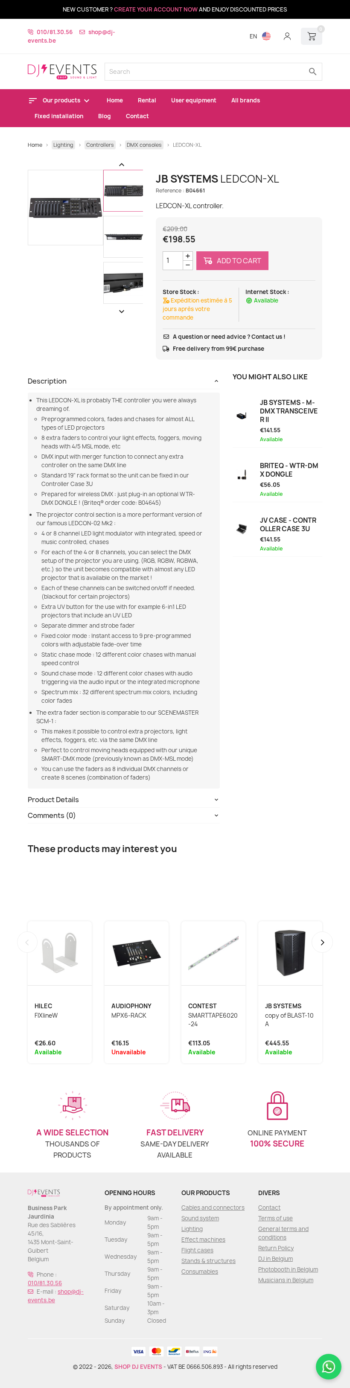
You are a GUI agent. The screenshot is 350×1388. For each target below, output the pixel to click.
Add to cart (238, 260)
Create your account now (156, 9)
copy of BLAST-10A (289, 1020)
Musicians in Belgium (285, 1280)
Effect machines (203, 1239)
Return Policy (276, 1248)
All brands (245, 100)
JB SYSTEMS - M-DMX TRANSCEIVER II (289, 411)
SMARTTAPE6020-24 (213, 1020)
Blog (104, 116)
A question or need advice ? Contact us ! (229, 336)
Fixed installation (59, 116)
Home (115, 100)
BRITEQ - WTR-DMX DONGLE (289, 470)
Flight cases (197, 1250)
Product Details (53, 799)
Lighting (192, 1229)
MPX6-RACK (128, 1015)
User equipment (193, 100)
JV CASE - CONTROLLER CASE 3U (288, 524)
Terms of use (275, 1218)
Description (47, 381)
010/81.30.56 (55, 32)
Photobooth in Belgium (288, 1269)
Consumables (199, 1271)
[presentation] (27, 942)
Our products (62, 100)
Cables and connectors (213, 1207)
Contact (137, 116)
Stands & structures (208, 1261)
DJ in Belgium (275, 1259)
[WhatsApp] (328, 1366)
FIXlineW (46, 1015)
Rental (147, 100)
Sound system (200, 1218)
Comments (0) (52, 815)
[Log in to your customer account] (287, 36)
